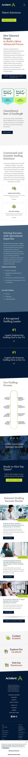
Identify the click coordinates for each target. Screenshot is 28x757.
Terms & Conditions (5, 732)
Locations (14, 707)
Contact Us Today (14, 480)
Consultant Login (14, 712)
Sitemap (3, 739)
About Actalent (14, 702)
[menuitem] (14, 695)
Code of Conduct (5, 730)
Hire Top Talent (9, 20)
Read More (7, 132)
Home (8, 4)
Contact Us (14, 705)
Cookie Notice (20, 734)
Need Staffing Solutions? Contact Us (14, 77)
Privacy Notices (4, 734)
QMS (3, 725)
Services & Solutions (14, 695)
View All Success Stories (14, 620)
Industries (14, 697)
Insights (14, 699)
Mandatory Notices (21, 732)
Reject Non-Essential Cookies (14, 754)
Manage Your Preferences (14, 750)
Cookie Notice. (6, 748)
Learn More (14, 193)
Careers (14, 710)
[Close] (26, 742)
